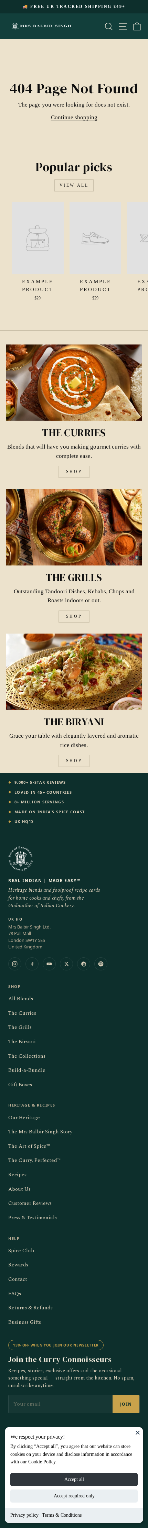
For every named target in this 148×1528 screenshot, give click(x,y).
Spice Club (21, 1251)
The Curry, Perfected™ (34, 1160)
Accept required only (74, 1495)
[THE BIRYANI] (74, 672)
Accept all (74, 1479)
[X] (66, 963)
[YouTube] (49, 963)
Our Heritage (24, 1118)
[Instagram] (14, 963)
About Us (19, 1189)
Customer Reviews (30, 1203)
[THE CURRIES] (74, 382)
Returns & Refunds (30, 1308)
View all (74, 185)
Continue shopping (74, 117)
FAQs (14, 1294)
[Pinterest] (83, 963)
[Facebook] (32, 963)
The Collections (26, 1056)
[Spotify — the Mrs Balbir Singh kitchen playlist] (100, 963)
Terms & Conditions (62, 1515)
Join (126, 1404)
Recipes (17, 1175)
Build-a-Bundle (26, 1070)
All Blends (20, 999)
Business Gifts (24, 1322)
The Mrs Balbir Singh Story (40, 1132)
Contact (17, 1279)
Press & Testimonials (32, 1218)
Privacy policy (24, 1515)
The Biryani (22, 1042)
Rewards (18, 1265)
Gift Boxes (20, 1085)
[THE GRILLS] (74, 527)
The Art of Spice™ (29, 1146)
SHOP (74, 471)
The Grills (20, 1027)
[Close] (138, 1432)
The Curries (22, 1013)
